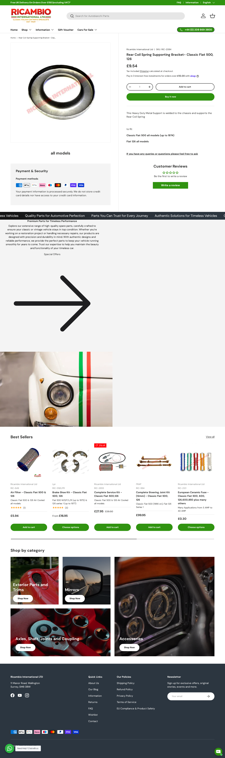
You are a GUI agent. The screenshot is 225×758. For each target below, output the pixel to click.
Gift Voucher (65, 29)
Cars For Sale (85, 29)
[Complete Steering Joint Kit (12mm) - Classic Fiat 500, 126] (154, 461)
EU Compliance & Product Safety (136, 708)
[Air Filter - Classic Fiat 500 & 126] (29, 461)
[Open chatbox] (218, 752)
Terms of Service (126, 702)
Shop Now (23, 598)
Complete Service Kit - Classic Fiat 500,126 (108, 494)
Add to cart (185, 86)
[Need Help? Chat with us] (9, 748)
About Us (93, 683)
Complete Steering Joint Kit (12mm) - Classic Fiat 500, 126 (153, 496)
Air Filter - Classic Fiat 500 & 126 (28, 494)
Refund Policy (125, 689)
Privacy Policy (125, 695)
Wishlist (93, 714)
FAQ (179, 2)
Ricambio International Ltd (140, 49)
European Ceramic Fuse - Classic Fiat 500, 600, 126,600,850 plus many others (193, 498)
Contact (93, 721)
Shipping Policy (125, 683)
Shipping (144, 71)
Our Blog (93, 689)
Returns (93, 702)
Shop (25, 29)
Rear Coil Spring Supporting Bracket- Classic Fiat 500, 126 (37, 38)
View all (210, 436)
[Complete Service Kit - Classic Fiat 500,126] (112, 461)
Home (14, 29)
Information (192, 2)
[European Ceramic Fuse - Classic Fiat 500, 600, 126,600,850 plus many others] (196, 461)
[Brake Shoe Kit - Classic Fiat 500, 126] (70, 461)
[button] (212, 15)
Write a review (170, 185)
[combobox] (126, 16)
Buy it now (170, 96)
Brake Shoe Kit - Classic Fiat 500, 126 (69, 494)
